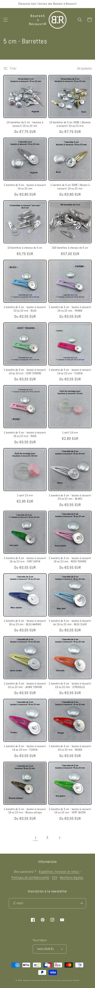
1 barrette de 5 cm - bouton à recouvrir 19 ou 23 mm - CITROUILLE (70, 685)
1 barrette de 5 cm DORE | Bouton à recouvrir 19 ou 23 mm (69, 186)
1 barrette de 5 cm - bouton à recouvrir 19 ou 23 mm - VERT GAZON (70, 811)
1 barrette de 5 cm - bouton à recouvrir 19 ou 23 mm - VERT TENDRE (25, 371)
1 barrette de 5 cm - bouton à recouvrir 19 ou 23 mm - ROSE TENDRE (70, 560)
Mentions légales (72, 877)
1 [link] (36, 837)
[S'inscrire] (81, 903)
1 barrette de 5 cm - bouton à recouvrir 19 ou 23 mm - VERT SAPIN (25, 560)
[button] (5, 20)
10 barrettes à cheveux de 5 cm (25, 247)
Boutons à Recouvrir (31, 980)
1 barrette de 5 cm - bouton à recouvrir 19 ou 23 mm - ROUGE (70, 748)
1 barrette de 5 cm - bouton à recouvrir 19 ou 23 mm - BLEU (25, 309)
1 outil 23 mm (25, 495)
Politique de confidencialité (30, 877)
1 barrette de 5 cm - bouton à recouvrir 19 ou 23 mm (25, 186)
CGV (54, 877)
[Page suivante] (59, 837)
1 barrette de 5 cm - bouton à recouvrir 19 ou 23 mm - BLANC (70, 497)
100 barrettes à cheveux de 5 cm (70, 247)
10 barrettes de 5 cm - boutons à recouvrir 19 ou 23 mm (25, 124)
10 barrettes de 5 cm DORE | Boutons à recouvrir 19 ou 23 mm (70, 124)
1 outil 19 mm (70, 432)
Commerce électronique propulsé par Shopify (60, 980)
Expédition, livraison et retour (59, 871)
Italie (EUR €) (45, 949)
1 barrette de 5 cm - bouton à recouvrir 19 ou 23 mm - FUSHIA (70, 371)
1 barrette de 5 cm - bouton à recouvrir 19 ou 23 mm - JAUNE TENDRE (25, 685)
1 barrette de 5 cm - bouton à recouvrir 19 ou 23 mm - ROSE (25, 434)
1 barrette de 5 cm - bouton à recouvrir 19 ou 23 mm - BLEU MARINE (25, 622)
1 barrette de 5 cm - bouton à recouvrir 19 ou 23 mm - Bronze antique (25, 811)
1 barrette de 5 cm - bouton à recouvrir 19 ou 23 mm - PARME (70, 309)
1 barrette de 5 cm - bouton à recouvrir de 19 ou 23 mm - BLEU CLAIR (70, 622)
